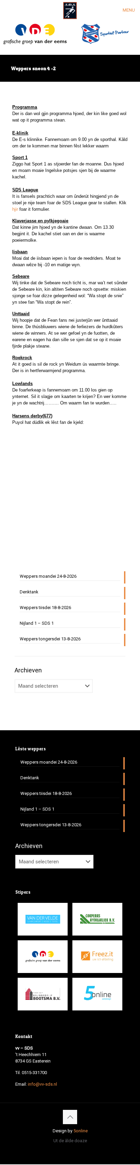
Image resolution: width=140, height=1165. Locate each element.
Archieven (28, 670)
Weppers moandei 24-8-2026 (48, 576)
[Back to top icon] (70, 1117)
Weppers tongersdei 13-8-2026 (50, 638)
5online (80, 1130)
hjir (15, 209)
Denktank (29, 591)
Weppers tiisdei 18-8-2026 (45, 607)
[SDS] (70, 10)
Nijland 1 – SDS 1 (37, 623)
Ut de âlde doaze (70, 1140)
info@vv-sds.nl (42, 1084)
